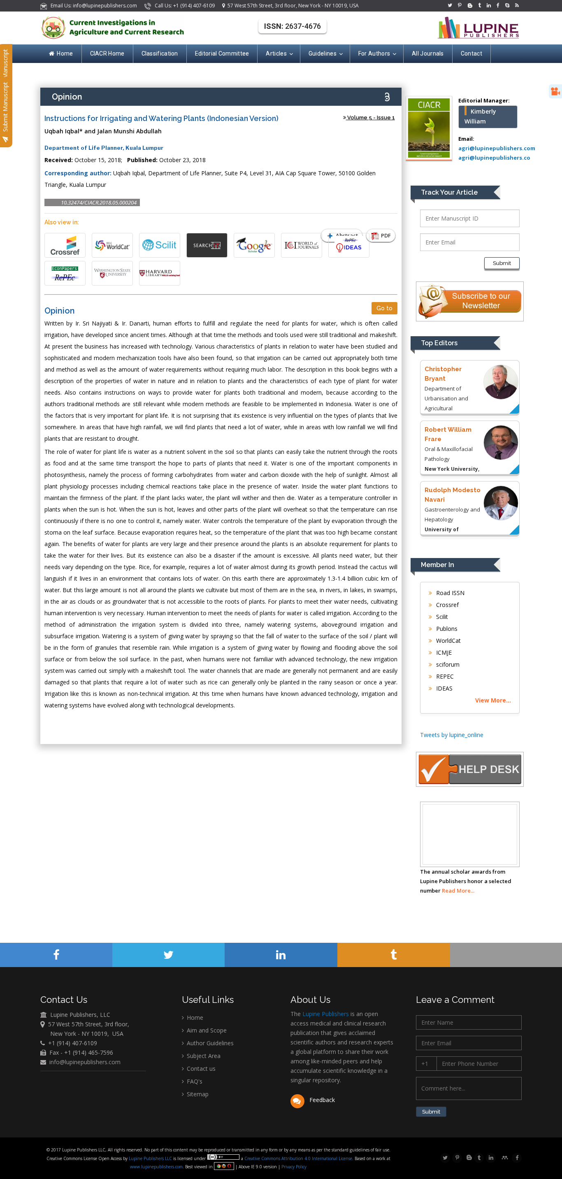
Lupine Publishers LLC (151, 1158)
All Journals (428, 53)
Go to (384, 308)
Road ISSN (449, 593)
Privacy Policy (293, 1167)
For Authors (374, 53)
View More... (493, 700)
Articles (276, 53)
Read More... (458, 890)
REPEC (444, 676)
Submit (502, 263)
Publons (445, 629)
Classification (160, 53)
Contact (471, 53)
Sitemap (197, 1094)
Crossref (446, 605)
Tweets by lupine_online (451, 735)
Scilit (441, 617)
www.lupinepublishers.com (156, 1167)
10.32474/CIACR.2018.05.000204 (99, 202)
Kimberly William (480, 116)
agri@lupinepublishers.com (496, 148)
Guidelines (323, 53)
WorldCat (447, 640)
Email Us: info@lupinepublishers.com (92, 5)
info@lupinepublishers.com (85, 1062)
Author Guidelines (209, 1043)
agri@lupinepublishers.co (494, 157)
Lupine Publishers (325, 1014)
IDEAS (443, 688)
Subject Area (203, 1056)
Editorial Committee (222, 53)
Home (65, 53)
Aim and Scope (206, 1030)
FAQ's (193, 1081)
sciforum (447, 664)
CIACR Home (107, 53)
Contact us (200, 1068)
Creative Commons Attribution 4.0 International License (298, 1158)
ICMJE (443, 652)
